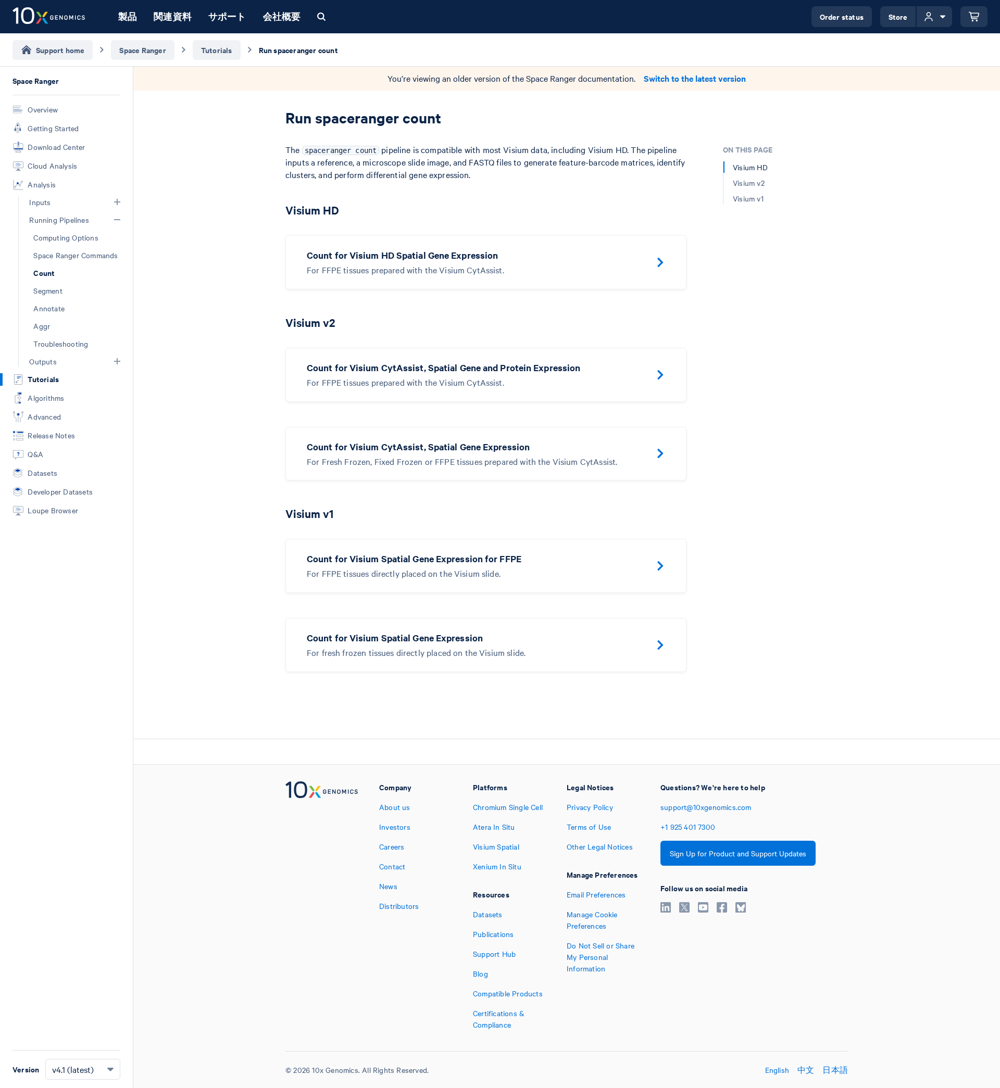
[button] (117, 202)
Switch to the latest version (695, 78)
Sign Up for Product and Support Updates (738, 853)
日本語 (835, 1070)
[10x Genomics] (321, 905)
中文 (805, 1070)
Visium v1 (748, 198)
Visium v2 (749, 183)
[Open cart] (974, 16)
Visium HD (750, 167)
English (777, 1070)
